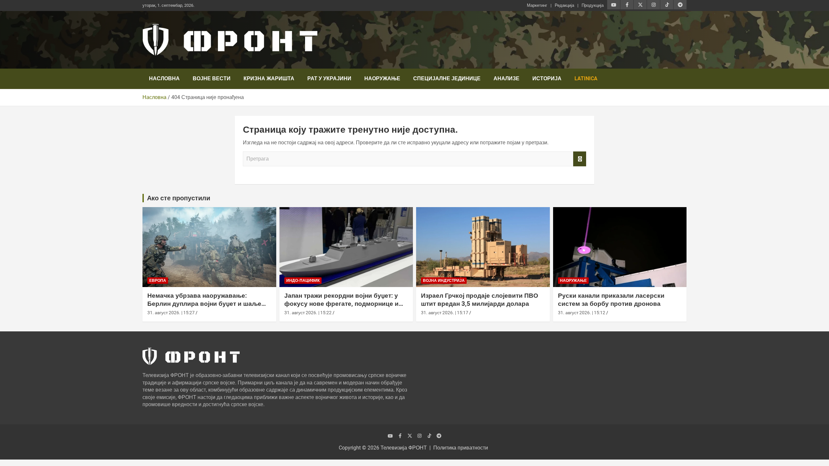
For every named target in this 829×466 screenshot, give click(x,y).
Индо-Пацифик (303, 280)
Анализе (506, 78)
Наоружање (382, 78)
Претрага (579, 158)
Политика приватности (460, 448)
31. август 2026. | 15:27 (171, 312)
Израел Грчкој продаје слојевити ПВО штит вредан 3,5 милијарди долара (479, 299)
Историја (547, 78)
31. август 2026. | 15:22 (308, 312)
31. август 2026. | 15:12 (581, 312)
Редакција (564, 5)
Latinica (585, 78)
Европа (157, 280)
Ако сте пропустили (178, 198)
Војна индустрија (444, 280)
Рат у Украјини (329, 78)
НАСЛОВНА (164, 78)
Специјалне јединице (447, 78)
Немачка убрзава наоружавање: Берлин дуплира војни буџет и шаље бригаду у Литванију (204, 303)
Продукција (593, 5)
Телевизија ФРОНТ (403, 448)
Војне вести (212, 78)
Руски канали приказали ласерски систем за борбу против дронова (611, 299)
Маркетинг (537, 5)
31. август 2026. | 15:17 (444, 312)
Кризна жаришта (269, 78)
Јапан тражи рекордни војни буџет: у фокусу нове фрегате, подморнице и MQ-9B (341, 303)
